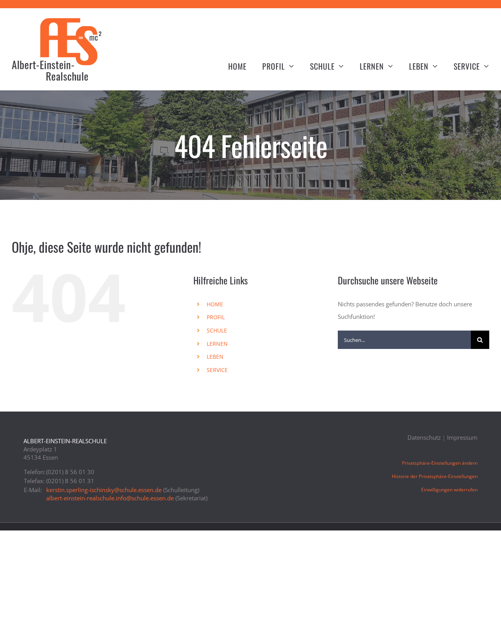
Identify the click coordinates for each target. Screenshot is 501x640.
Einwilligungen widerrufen (449, 489)
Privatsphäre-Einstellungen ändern (440, 463)
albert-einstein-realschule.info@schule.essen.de (110, 498)
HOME (215, 304)
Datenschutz (424, 437)
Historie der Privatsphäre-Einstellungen (435, 476)
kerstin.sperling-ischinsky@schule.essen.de (104, 490)
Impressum (462, 437)
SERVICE (217, 370)
